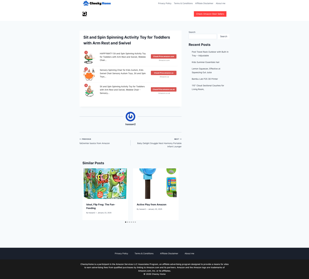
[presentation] (105, 183)
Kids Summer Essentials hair (205, 62)
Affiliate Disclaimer (204, 3)
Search (192, 32)
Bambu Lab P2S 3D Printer (205, 79)
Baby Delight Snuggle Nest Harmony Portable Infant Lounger (159, 143)
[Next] (175, 194)
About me (220, 3)
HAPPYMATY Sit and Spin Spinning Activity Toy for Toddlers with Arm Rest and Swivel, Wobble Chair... (123, 56)
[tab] (125, 222)
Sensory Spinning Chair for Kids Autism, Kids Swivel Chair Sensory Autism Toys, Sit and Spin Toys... (123, 73)
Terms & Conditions (183, 3)
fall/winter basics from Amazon (95, 141)
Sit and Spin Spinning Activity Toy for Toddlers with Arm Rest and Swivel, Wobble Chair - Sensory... (122, 89)
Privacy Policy (164, 3)
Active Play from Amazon (151, 204)
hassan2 (130, 124)
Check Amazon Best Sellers (210, 14)
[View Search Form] (84, 14)
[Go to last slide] (86, 194)
